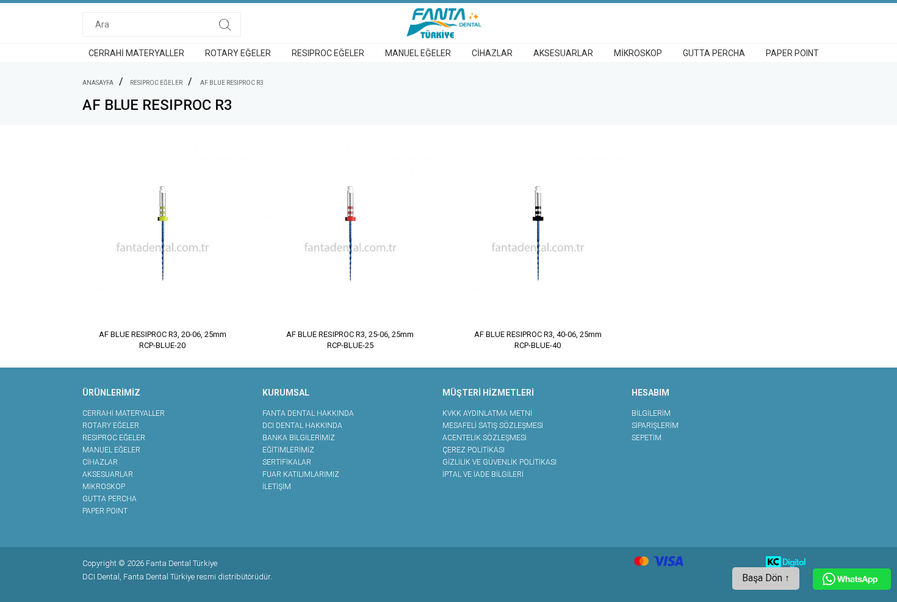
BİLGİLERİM (651, 413)
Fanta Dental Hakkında (308, 413)
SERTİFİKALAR (286, 462)
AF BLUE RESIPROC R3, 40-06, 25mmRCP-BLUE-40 (538, 340)
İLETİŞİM (276, 486)
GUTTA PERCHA (714, 53)
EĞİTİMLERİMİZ (288, 450)
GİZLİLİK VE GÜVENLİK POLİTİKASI (499, 462)
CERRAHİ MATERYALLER (136, 53)
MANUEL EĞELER (418, 53)
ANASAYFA (97, 82)
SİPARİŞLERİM (655, 425)
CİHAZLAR (492, 53)
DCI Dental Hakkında (302, 425)
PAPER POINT (792, 53)
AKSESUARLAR (563, 53)
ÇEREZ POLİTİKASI (473, 450)
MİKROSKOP (638, 53)
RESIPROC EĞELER (328, 53)
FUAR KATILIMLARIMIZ (300, 474)
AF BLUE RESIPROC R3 (232, 82)
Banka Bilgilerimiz (298, 437)
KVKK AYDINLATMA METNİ (487, 413)
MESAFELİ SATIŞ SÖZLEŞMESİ (492, 425)
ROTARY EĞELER (238, 53)
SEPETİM (646, 437)
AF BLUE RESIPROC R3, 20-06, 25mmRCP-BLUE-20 (162, 340)
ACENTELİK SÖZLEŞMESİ (484, 437)
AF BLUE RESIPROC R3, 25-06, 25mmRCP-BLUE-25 (350, 340)
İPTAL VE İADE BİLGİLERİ (483, 474)
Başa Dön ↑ (766, 578)
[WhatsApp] (852, 579)
